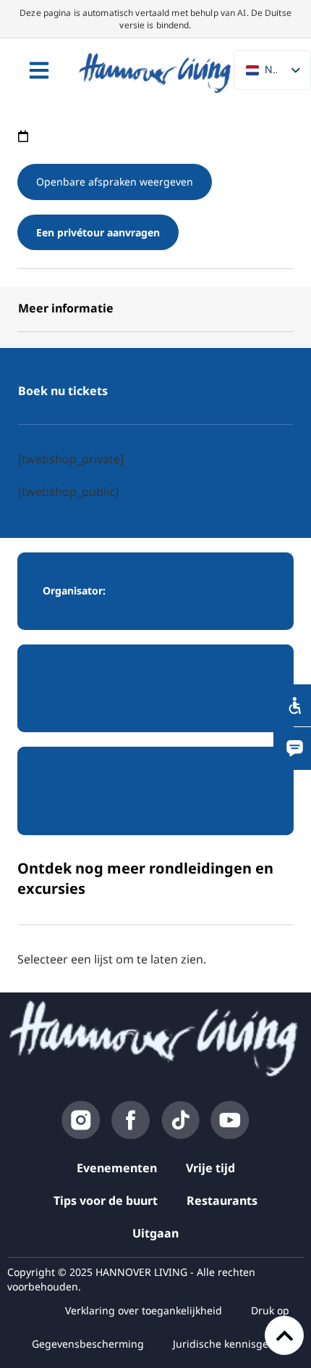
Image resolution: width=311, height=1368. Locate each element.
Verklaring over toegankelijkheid (143, 1310)
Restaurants (222, 1201)
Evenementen (117, 1168)
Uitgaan (155, 1233)
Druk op (270, 1310)
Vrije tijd (210, 1168)
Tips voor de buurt (106, 1201)
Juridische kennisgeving (231, 1344)
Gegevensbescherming (88, 1344)
